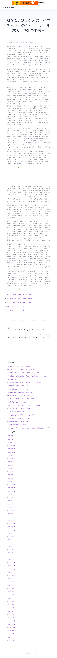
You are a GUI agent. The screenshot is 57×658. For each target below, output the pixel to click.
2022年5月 (11, 585)
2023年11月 (11, 527)
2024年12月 (11, 484)
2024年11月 (11, 488)
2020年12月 (11, 621)
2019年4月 (11, 637)
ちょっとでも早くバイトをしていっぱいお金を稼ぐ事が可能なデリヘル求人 (29, 428)
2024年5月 (11, 507)
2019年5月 (11, 634)
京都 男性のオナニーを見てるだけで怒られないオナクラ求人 (25, 382)
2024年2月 (11, 517)
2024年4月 (11, 510)
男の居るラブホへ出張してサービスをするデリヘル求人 (23, 373)
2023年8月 (11, 536)
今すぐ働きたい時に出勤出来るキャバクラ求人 (21, 415)
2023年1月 (11, 559)
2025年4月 (11, 471)
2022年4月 (11, 588)
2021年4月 (11, 608)
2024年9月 (11, 494)
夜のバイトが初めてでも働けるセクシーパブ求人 (21, 399)
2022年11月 (11, 566)
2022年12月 (11, 562)
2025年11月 (11, 449)
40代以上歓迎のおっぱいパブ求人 (17, 424)
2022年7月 (11, 579)
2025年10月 (11, 452)
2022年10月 (11, 569)
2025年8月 (11, 458)
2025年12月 (11, 445)
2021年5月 (11, 604)
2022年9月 (11, 572)
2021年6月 (11, 601)
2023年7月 (11, 540)
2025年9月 (11, 455)
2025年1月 (11, 481)
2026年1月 (11, 442)
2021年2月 (11, 614)
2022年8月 (11, 575)
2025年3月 (11, 475)
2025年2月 (11, 478)
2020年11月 (11, 624)
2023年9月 (11, 533)
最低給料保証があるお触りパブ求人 (18, 421)
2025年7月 (11, 462)
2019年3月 (11, 640)
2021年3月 (11, 611)
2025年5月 (11, 468)
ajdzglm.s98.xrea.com (22, 42)
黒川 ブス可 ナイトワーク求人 (16, 306)
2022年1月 (11, 598)
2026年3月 (11, 436)
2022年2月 (11, 595)
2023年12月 (11, 523)
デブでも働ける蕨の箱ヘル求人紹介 (18, 386)
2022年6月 (11, 582)
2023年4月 (11, 549)
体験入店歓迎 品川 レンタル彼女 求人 (18, 395)
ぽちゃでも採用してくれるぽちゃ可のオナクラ (21, 369)
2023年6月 (11, 543)
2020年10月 (11, 627)
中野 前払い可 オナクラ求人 (15, 310)
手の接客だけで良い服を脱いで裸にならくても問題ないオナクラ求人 (27, 376)
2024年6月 (11, 504)
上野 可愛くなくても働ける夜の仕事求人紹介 (21, 408)
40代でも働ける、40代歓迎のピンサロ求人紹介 (21, 392)
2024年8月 (11, 497)
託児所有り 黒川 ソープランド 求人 (18, 379)
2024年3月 (11, 514)
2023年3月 (11, 553)
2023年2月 (11, 556)
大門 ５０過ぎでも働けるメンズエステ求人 (19, 302)
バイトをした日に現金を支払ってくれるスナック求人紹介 (24, 405)
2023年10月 (11, 530)
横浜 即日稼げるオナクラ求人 (17, 402)
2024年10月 (11, 491)
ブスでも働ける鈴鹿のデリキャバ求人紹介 (20, 418)
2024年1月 (11, 520)
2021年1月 (11, 617)
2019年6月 (11, 630)
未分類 (31, 42)
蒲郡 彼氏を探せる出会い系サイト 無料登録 (19, 298)
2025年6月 (11, 465)
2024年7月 (11, 501)
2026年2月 (11, 439)
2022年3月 (11, 591)
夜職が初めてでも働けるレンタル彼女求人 (20, 366)
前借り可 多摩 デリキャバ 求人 (16, 412)
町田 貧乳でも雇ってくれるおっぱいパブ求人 (19, 295)
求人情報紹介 (8, 7)
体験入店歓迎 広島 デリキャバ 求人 (18, 389)
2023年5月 (11, 546)
